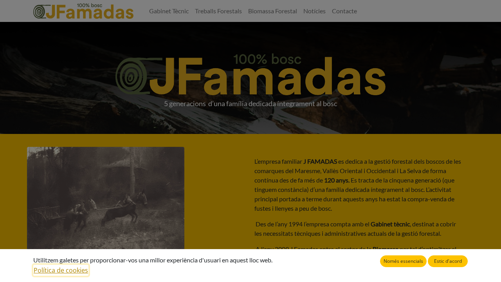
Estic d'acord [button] (448, 261)
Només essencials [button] (403, 261)
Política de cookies (61, 270)
